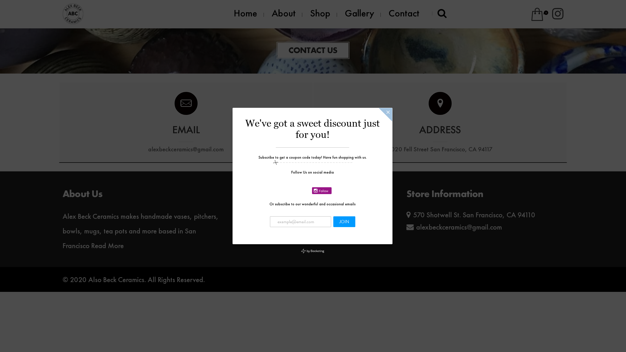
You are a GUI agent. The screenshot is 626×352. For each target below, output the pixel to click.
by (315, 251)
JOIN (344, 222)
